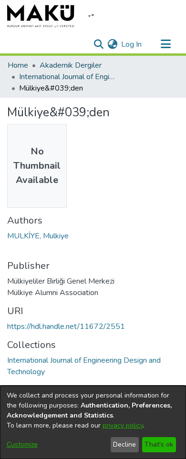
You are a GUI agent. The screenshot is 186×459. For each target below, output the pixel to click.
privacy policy (123, 425)
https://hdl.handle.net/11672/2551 (66, 326)
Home (18, 65)
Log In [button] (132, 44)
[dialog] (93, 422)
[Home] (57, 16)
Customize (22, 444)
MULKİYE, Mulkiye (38, 236)
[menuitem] (112, 44)
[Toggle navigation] (165, 44)
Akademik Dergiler (71, 65)
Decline (124, 444)
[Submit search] (98, 44)
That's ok (159, 444)
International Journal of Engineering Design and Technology (66, 76)
